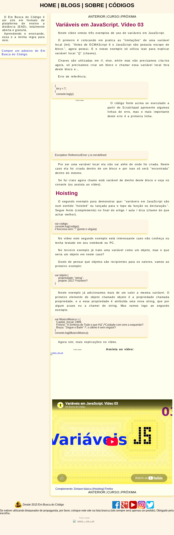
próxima (128, 16)
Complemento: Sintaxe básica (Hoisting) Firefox (84, 488)
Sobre (94, 5)
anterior (96, 16)
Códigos (121, 5)
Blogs (70, 5)
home (48, 5)
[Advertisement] (79, 127)
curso (113, 16)
